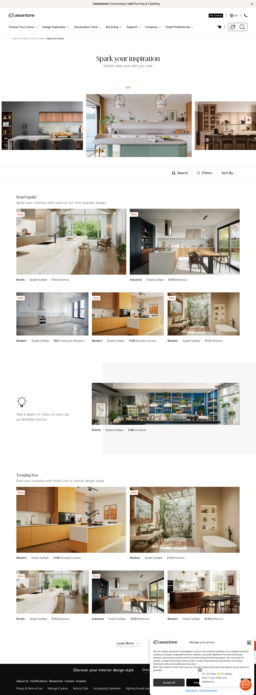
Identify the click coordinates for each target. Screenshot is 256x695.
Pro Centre (216, 15)
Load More (125, 643)
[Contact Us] (245, 15)
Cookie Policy (191, 690)
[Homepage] (22, 15)
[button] (249, 642)
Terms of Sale (80, 688)
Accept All (169, 682)
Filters (207, 173)
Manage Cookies (58, 688)
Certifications (38, 681)
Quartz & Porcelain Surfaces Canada (28, 39)
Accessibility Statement (107, 688)
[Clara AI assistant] (233, 27)
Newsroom (56, 681)
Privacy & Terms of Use (29, 688)
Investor (81, 681)
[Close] (200, 670)
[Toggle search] (242, 27)
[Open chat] (246, 685)
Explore (71, 242)
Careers (69, 681)
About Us (22, 681)
